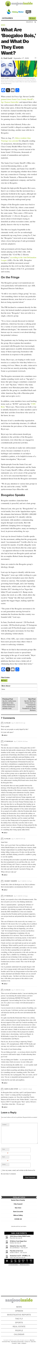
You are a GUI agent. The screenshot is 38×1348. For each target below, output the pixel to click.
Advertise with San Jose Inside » (19, 1226)
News (3, 25)
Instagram (23, 1343)
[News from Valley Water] (19, 11)
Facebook (14, 1343)
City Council (18, 1204)
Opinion (19, 1310)
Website (4, 1164)
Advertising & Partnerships (17, 1341)
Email (5, 1157)
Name (5, 1149)
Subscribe (33, 1341)
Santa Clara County (18, 1200)
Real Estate (19, 1326)
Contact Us (27, 1341)
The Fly (19, 1318)
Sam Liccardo (18, 1211)
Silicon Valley (18, 1215)
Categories (7, 18)
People (19, 1330)
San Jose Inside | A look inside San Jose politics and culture (19, 1300)
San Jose (18, 1208)
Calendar (19, 1334)
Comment (4, 1124)
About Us (32, 1340)
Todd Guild (7, 58)
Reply (5, 735)
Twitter (19, 1343)
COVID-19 (18, 1219)
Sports (19, 1322)
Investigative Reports (19, 1314)
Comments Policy (6, 1341)
